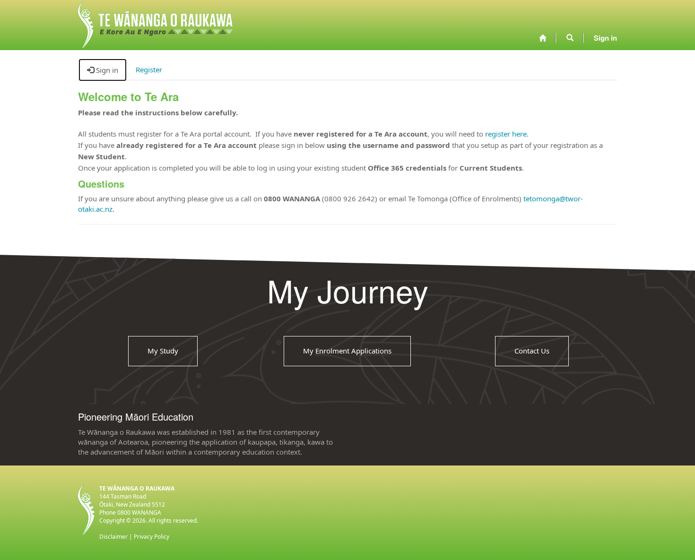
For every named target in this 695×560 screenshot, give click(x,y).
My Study (163, 350)
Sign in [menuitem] (605, 38)
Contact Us (531, 350)
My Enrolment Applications (347, 350)
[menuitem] (542, 38)
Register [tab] (149, 69)
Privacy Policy (151, 537)
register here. (507, 133)
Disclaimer (113, 537)
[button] (570, 38)
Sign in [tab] (106, 70)
